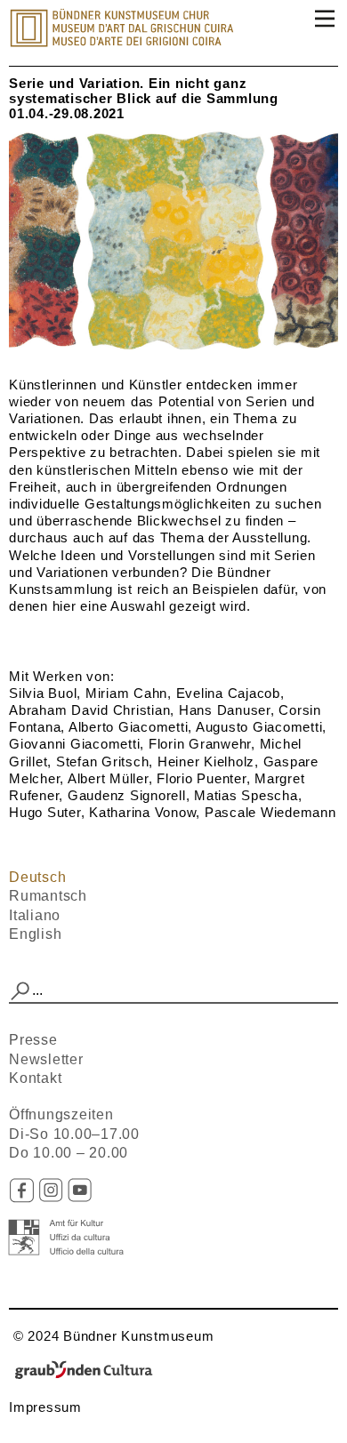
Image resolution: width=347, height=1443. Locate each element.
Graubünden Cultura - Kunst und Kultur (89, 1372)
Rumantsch (48, 895)
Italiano (35, 915)
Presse (33, 1039)
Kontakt (35, 1078)
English (35, 934)
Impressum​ (45, 1407)
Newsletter (46, 1059)
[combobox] (173, 991)
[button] (20, 991)
